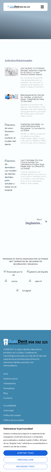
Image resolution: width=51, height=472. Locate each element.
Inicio (5, 373)
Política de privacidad (13, 420)
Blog (5, 393)
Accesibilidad (9, 405)
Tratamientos (9, 383)
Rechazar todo (25, 466)
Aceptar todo (25, 453)
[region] (25, 448)
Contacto (7, 398)
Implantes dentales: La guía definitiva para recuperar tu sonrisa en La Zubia (33, 127)
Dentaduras (9, 388)
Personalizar (25, 460)
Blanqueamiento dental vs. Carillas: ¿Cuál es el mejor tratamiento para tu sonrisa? (32, 98)
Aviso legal (8, 410)
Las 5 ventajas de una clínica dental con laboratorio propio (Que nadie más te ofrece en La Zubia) (32, 164)
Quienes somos (10, 378)
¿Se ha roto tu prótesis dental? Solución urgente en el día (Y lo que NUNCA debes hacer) (33, 71)
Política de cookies (12, 415)
